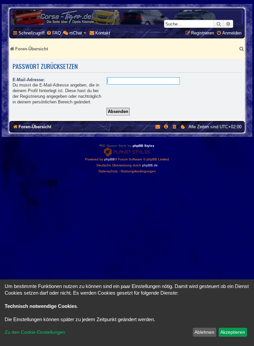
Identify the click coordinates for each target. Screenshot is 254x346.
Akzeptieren (232, 332)
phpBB (109, 159)
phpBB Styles (143, 145)
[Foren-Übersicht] (127, 17)
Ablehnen (204, 332)
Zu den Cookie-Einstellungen (35, 332)
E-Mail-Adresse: (29, 79)
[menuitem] (53, 33)
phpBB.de (150, 165)
